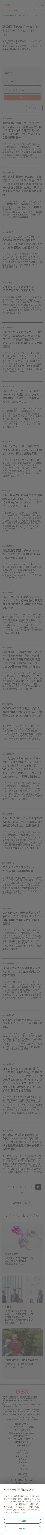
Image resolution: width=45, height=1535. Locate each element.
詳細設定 (22, 1528)
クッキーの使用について (19, 1489)
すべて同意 (22, 1521)
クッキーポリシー (18, 1512)
